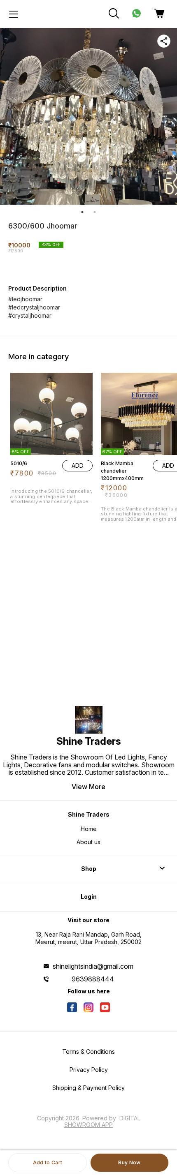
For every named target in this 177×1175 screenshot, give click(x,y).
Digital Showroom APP (102, 1121)
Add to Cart (47, 1162)
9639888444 (93, 979)
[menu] (13, 13)
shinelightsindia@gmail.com (93, 966)
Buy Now (129, 1162)
